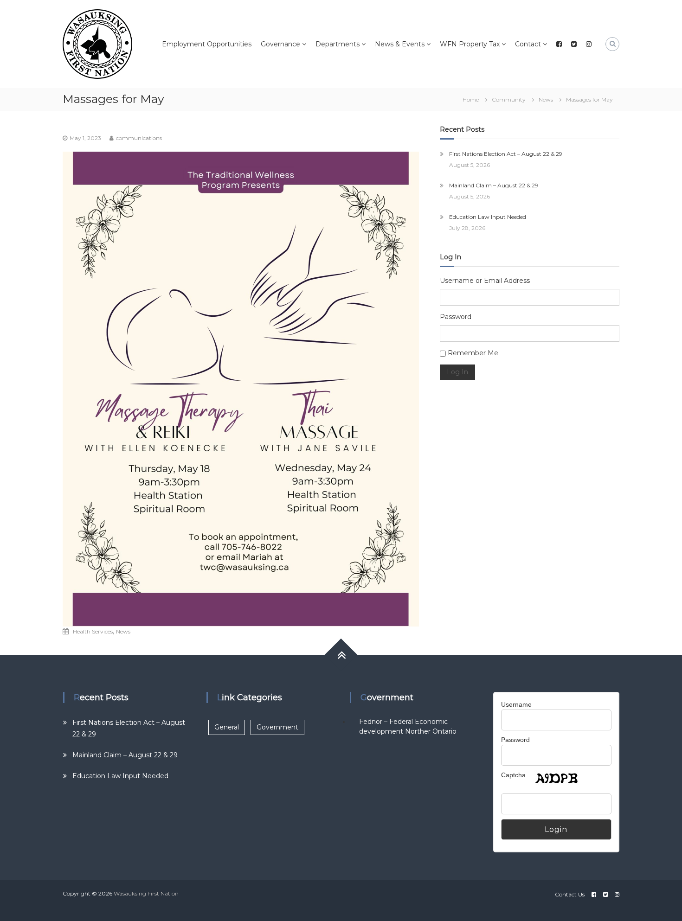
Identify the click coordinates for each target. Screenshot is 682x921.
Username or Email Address (485, 280)
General (226, 727)
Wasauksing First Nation (146, 893)
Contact (528, 44)
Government (277, 727)
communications (139, 137)
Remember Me (473, 353)
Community (509, 99)
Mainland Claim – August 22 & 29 (493, 185)
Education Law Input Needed (487, 216)
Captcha (513, 775)
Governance (280, 44)
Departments (337, 44)
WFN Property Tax (470, 44)
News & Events (400, 44)
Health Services (93, 631)
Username (516, 704)
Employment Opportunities (206, 44)
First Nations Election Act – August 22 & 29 (505, 153)
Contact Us (570, 894)
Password (455, 317)
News (546, 99)
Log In (457, 372)
